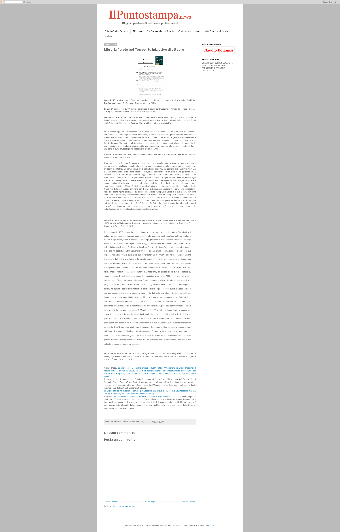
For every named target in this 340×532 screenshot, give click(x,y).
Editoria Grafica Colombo (116, 31)
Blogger (211, 525)
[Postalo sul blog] (155, 421)
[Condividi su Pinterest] (162, 421)
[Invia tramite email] (152, 421)
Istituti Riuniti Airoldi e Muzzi (217, 31)
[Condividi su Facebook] (160, 421)
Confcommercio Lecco (188, 31)
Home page (150, 502)
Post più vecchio (188, 502)
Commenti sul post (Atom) (123, 506)
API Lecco (138, 31)
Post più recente (111, 502)
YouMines (109, 36)
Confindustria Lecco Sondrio (160, 31)
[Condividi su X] (157, 421)
